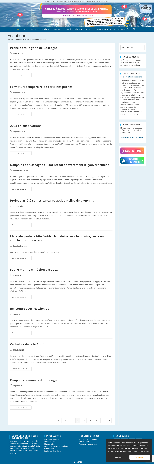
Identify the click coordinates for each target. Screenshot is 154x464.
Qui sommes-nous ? (52, 439)
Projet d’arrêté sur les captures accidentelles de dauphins (52, 200)
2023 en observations (25, 126)
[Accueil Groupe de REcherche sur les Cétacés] (20, 29)
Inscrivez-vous (129, 128)
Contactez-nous (50, 441)
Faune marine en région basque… (34, 269)
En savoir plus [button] (143, 451)
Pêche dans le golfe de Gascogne (34, 48)
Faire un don (84, 441)
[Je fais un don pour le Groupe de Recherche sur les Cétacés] (132, 151)
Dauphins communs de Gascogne (34, 380)
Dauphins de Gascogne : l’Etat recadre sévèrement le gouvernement (59, 165)
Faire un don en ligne (131, 65)
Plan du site (49, 444)
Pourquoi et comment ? (88, 439)
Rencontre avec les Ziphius (29, 308)
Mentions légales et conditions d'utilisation (56, 447)
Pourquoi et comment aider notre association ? (130, 61)
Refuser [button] (118, 457)
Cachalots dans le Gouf (26, 344)
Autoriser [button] (139, 457)
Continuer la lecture (22, 75)
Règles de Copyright (52, 451)
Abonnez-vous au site (88, 444)
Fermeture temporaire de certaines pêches (41, 87)
